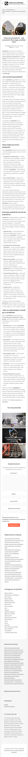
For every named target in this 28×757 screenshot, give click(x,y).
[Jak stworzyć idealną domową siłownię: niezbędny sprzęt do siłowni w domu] (14, 451)
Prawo (6, 623)
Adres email (14, 501)
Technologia (8, 630)
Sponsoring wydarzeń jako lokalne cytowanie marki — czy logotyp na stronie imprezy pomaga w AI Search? (14, 681)
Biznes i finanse (8, 593)
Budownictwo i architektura (12, 595)
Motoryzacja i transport (11, 617)
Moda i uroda (8, 615)
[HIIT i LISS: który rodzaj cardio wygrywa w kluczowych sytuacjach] (14, 435)
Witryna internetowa (14, 508)
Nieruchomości (8, 619)
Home (3, 9)
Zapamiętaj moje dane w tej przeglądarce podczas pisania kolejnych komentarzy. (13, 519)
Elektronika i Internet (10, 602)
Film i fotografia (9, 606)
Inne (6, 608)
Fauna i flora (8, 604)
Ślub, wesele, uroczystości (11, 627)
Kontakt (6, 704)
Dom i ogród (8, 597)
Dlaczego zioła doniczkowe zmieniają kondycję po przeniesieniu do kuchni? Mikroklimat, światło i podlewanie (14, 664)
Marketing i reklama (10, 612)
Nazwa (14, 494)
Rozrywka (7, 625)
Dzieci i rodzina (8, 598)
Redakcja (9, 45)
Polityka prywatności (9, 706)
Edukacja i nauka (9, 600)
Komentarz (14, 473)
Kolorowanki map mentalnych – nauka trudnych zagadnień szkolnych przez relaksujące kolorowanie (14, 659)
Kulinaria (7, 610)
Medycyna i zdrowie (10, 613)
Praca (6, 621)
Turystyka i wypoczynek (11, 632)
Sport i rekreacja (10, 9)
